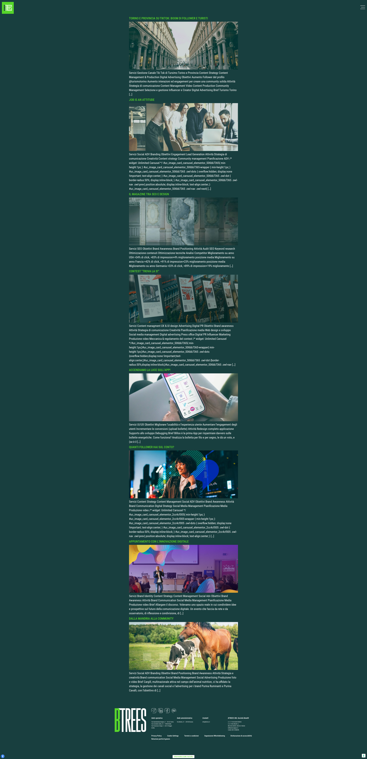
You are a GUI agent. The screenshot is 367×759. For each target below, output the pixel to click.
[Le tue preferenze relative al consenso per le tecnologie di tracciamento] (363, 755)
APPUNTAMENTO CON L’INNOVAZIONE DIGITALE (159, 541)
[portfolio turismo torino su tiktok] (183, 68)
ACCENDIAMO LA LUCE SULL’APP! (149, 370)
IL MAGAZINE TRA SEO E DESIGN (149, 194)
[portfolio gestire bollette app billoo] (183, 420)
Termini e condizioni (191, 736)
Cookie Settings (173, 736)
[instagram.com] (153, 710)
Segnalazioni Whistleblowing (214, 736)
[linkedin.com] (160, 710)
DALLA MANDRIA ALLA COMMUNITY (151, 618)
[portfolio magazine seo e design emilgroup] (183, 244)
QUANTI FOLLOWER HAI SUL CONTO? (151, 447)
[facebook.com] (167, 710)
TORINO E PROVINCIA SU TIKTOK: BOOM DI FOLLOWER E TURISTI (168, 18)
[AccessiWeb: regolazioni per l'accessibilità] (2, 756)
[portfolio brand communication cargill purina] (183, 669)
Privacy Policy (156, 736)
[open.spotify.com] (173, 710)
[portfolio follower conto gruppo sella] (183, 497)
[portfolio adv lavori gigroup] (183, 150)
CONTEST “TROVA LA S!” (144, 271)
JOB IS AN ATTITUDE (141, 100)
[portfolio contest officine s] (183, 321)
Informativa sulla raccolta (183, 757)
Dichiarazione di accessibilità (241, 736)
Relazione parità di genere (160, 739)
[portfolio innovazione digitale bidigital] (183, 591)
